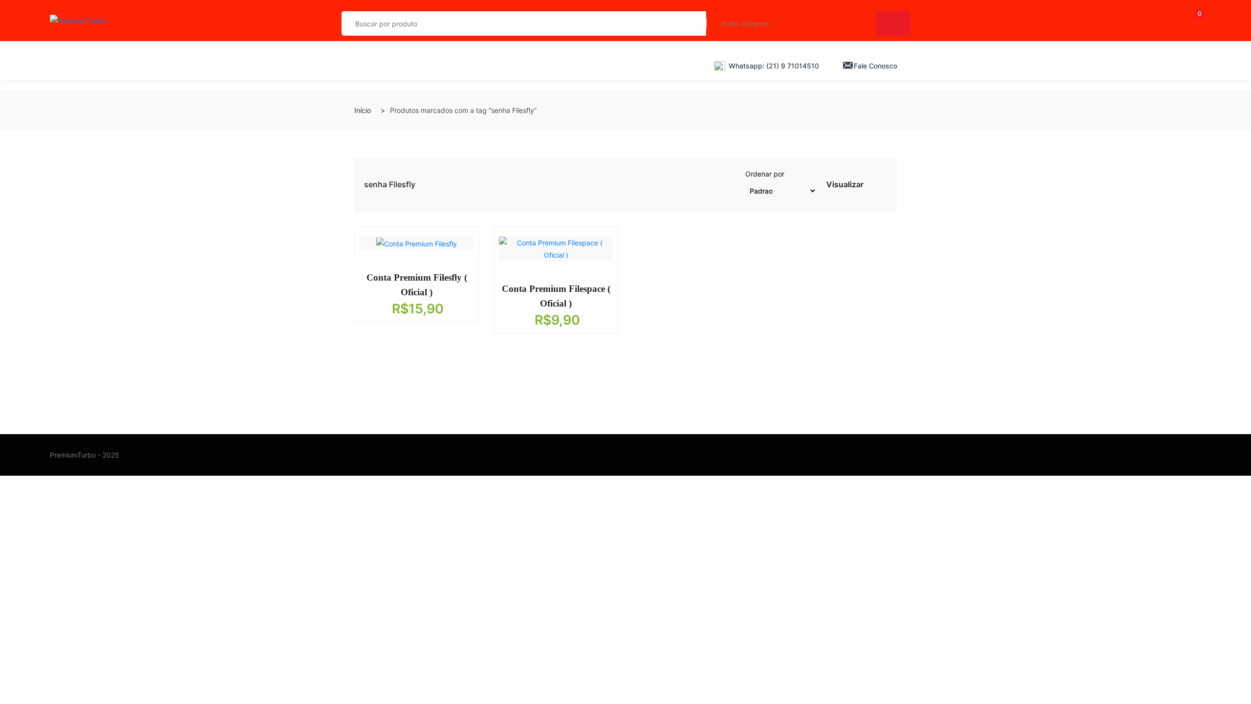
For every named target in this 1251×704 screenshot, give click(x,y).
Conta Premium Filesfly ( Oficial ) (417, 284)
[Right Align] (893, 23)
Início (362, 110)
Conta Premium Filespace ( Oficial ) (556, 296)
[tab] (871, 186)
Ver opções (409, 274)
